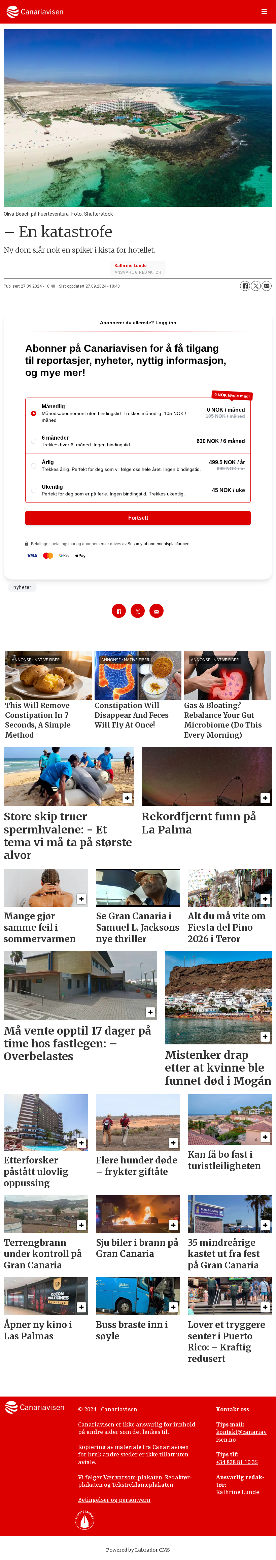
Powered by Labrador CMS (138, 1550)
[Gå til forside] (34, 12)
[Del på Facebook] (245, 286)
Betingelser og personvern (114, 1499)
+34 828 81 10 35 (237, 1462)
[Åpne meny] (264, 12)
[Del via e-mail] (267, 286)
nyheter (22, 587)
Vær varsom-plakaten (132, 1477)
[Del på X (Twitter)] (256, 286)
